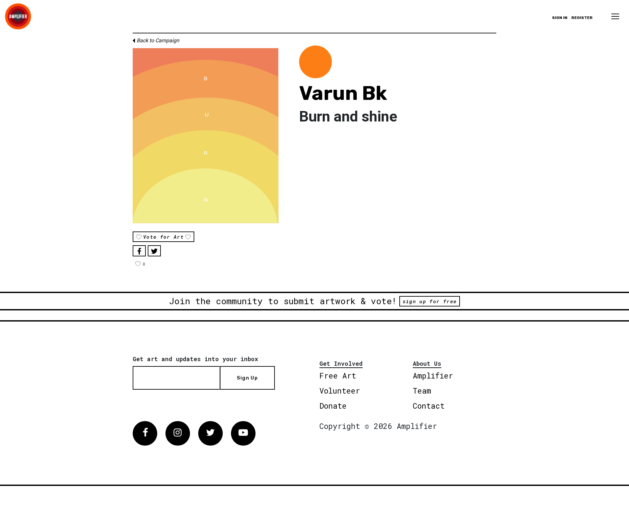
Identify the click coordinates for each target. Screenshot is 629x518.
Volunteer (339, 391)
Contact (429, 406)
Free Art (337, 375)
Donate (333, 406)
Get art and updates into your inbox (195, 359)
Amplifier (433, 375)
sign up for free (430, 301)
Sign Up (247, 378)
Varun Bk (343, 93)
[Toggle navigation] (615, 16)
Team (422, 391)
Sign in (559, 17)
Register (582, 17)
